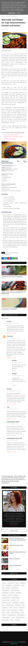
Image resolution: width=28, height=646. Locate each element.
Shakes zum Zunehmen (14, 558)
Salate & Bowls (14, 610)
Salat (8, 610)
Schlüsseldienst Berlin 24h (14, 438)
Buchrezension (16, 585)
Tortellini (4, 615)
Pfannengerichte (9, 605)
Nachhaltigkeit (15, 602)
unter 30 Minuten (14, 252)
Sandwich (21, 610)
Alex (3, 28)
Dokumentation (5, 590)
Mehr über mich (14, 525)
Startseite (3, 14)
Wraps (11, 620)
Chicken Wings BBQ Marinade (11, 134)
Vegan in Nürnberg (20, 617)
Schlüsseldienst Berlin (19, 395)
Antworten (9, 333)
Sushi (22, 612)
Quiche (10, 607)
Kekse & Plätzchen (15, 597)
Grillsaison (15, 595)
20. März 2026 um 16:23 (13, 409)
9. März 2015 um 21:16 (13, 323)
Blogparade (22, 583)
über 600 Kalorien (11, 615)
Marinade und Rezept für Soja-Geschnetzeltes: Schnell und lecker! (17, 539)
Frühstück (12, 592)
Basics (7, 14)
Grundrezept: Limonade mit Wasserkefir (11, 276)
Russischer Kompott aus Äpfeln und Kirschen (17, 552)
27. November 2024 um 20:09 (14, 390)
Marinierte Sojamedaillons (10, 138)
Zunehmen (17, 620)
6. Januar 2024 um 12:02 (18, 375)
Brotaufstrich (8, 585)
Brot (3, 585)
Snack (3, 612)
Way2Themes (15, 642)
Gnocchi (10, 595)
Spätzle (8, 612)
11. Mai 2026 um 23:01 (13, 440)
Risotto (3, 610)
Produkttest (4, 607)
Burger (23, 585)
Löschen (14, 333)
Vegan (13, 617)
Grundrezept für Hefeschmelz (9, 309)
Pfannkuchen (18, 605)
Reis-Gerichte (21, 607)
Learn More (11, 13)
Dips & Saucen (15, 588)
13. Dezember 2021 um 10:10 (14, 338)
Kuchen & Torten (5, 600)
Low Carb (13, 600)
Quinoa (15, 607)
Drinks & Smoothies (15, 590)
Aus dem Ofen (11, 583)
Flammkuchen (5, 592)
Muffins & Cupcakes (6, 602)
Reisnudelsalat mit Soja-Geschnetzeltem (13, 136)
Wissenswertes (5, 620)
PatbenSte (10, 336)
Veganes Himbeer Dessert (15, 565)
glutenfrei (4, 595)
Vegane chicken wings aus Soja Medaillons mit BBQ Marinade (13, 292)
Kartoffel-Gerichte (6, 597)
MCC (18, 600)
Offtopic (22, 602)
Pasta (3, 605)
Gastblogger (18, 592)
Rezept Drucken (14, 530)
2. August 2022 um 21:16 (18, 362)
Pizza (23, 605)
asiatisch (4, 583)
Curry (3, 588)
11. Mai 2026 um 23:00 (13, 423)
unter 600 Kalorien (6, 254)
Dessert (8, 588)
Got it (19, 13)
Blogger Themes (14, 643)
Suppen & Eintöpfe (15, 612)
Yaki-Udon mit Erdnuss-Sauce (16, 545)
